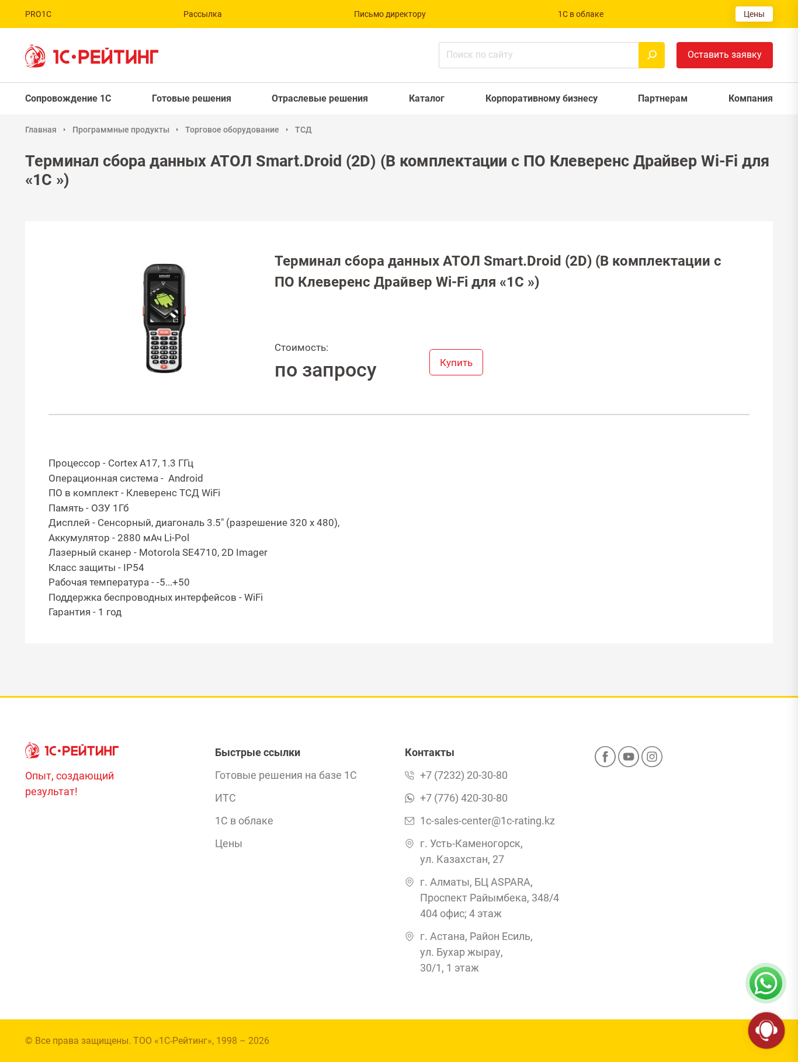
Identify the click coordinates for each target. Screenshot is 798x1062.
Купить (456, 362)
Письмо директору (390, 14)
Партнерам (663, 98)
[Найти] (652, 55)
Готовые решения (191, 98)
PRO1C (38, 14)
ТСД (303, 129)
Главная (41, 129)
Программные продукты (120, 129)
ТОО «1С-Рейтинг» (172, 1040)
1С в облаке (580, 14)
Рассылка (202, 14)
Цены (754, 14)
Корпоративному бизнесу (541, 98)
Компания (750, 98)
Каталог (427, 98)
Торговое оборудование (232, 129)
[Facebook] (605, 760)
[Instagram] (651, 760)
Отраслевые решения (320, 98)
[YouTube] (628, 760)
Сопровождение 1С (68, 98)
